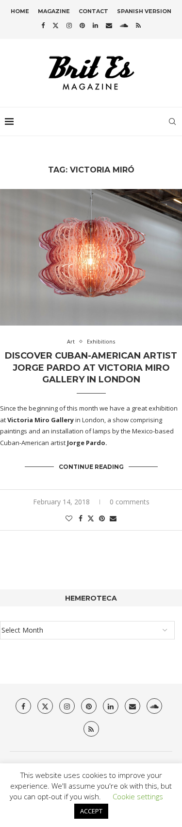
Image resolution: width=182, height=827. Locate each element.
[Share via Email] (113, 518)
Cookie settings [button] (138, 796)
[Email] (109, 25)
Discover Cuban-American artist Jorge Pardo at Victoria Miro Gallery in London (91, 367)
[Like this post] (69, 518)
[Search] (172, 121)
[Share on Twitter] (90, 518)
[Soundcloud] (124, 25)
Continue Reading (91, 466)
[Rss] (138, 25)
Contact (93, 11)
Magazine (54, 11)
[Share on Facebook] (81, 518)
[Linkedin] (95, 25)
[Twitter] (55, 25)
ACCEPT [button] (91, 811)
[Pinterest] (82, 25)
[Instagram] (69, 25)
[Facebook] (43, 25)
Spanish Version (144, 11)
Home (20, 11)
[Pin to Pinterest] (102, 518)
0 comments (129, 501)
